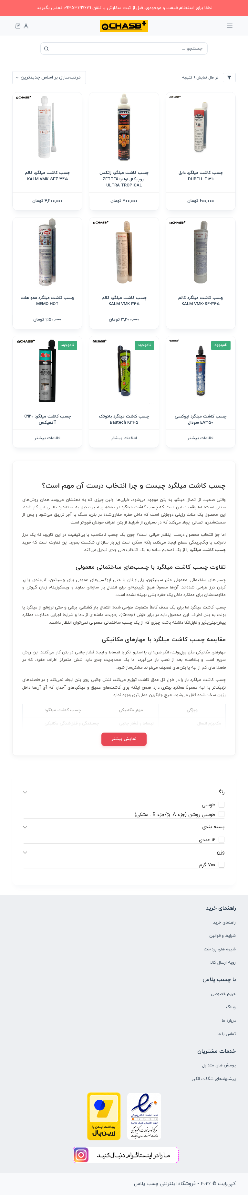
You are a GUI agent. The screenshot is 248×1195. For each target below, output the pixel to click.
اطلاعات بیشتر (200, 438)
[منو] (229, 26)
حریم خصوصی (223, 994)
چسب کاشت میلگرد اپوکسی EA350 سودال (200, 420)
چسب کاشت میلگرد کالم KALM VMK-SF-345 (200, 301)
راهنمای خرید (224, 922)
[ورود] (26, 26)
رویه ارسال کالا (223, 963)
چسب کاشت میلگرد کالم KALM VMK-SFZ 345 (47, 176)
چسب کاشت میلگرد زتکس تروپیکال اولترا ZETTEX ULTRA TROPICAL (124, 179)
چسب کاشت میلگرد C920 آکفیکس (47, 420)
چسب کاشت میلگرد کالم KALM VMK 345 (124, 301)
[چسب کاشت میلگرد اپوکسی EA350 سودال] (200, 371)
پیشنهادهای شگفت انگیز (214, 1079)
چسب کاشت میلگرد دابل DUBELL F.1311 (201, 176)
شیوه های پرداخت (220, 949)
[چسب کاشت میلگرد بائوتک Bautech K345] (124, 371)
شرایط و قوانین (222, 936)
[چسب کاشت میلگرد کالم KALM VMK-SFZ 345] (47, 127)
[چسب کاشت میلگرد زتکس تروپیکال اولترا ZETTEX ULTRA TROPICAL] (124, 127)
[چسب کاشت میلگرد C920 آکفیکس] (47, 371)
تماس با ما (227, 1034)
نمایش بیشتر (124, 739)
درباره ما (229, 1021)
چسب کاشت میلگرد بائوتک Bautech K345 (124, 420)
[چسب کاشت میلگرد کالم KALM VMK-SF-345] (200, 252)
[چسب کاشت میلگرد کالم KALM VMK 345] (124, 252)
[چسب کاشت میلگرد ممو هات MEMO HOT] (47, 252)
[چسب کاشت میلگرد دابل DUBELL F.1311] (200, 127)
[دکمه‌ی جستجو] (46, 48)
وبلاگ (231, 1007)
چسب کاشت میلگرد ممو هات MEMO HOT (47, 301)
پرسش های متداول (219, 1065)
